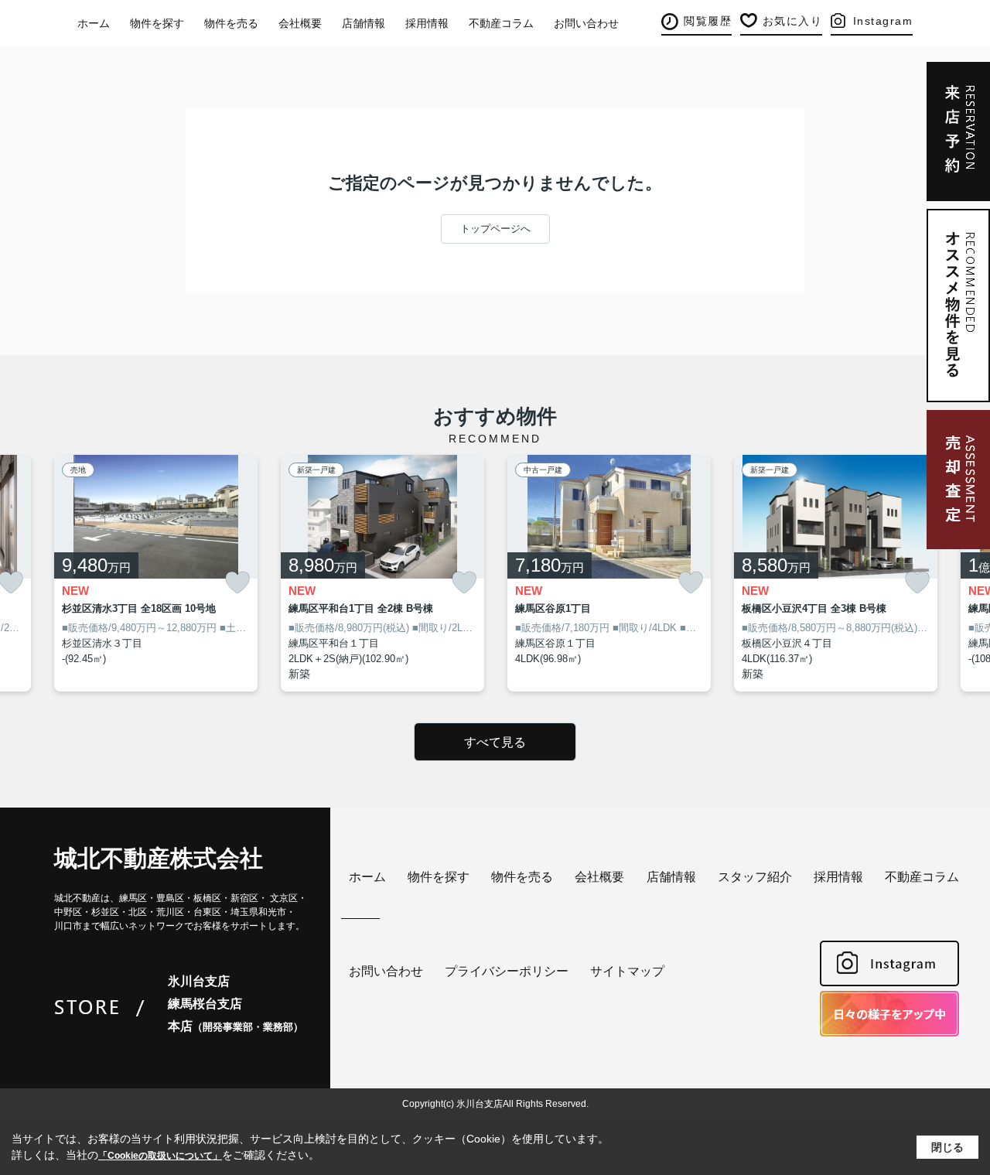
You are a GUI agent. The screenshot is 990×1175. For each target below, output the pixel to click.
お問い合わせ (586, 23)
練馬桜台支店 (205, 1003)
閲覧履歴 (708, 21)
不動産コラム (501, 23)
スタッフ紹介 (755, 876)
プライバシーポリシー (506, 971)
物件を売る (231, 23)
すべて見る (495, 742)
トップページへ (495, 228)
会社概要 (300, 23)
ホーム (93, 23)
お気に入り (793, 21)
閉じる (947, 1147)
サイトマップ (627, 971)
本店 (235, 1026)
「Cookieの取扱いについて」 (160, 1155)
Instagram (883, 21)
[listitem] (156, 573)
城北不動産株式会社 (158, 858)
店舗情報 (363, 23)
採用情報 (427, 23)
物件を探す (157, 23)
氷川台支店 (199, 981)
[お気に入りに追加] (237, 582)
